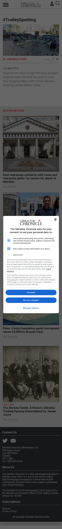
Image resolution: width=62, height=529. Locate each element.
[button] (31, 255)
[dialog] (31, 264)
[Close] (55, 219)
